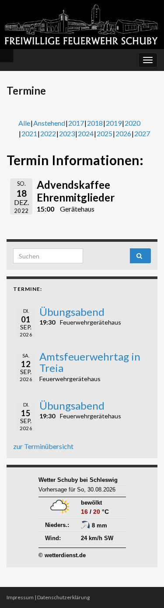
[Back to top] (144, 588)
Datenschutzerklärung (63, 597)
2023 (67, 133)
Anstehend (49, 123)
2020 (132, 123)
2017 (76, 123)
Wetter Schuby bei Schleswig (78, 480)
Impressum (20, 597)
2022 (48, 133)
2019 (114, 123)
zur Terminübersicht (43, 446)
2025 (104, 133)
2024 (86, 133)
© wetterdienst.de (62, 555)
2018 (95, 123)
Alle (24, 123)
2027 (142, 133)
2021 (29, 133)
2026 (123, 133)
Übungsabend (72, 311)
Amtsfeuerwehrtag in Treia (89, 362)
